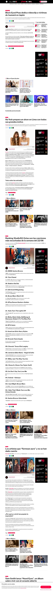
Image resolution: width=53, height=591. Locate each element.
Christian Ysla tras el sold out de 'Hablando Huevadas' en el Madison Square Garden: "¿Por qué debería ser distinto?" (44, 26)
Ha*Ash (6, 124)
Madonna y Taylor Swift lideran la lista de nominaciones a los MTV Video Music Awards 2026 (26, 225)
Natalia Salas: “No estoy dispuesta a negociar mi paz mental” (40, 105)
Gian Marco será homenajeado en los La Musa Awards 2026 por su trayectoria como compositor (41, 436)
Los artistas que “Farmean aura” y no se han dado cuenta (26, 209)
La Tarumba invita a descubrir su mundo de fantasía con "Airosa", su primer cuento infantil (25, 90)
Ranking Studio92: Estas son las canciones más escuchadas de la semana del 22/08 (12, 210)
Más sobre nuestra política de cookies (45, 589)
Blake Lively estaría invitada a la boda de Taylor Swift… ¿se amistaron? (12, 105)
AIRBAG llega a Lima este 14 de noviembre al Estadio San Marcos (40, 225)
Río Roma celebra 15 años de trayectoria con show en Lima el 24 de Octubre (41, 565)
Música (7, 117)
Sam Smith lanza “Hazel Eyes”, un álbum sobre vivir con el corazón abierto (11, 225)
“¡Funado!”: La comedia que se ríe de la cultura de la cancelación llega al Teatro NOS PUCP (11, 90)
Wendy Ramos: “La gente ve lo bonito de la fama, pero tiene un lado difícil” (26, 105)
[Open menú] (6, 1)
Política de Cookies (23, 588)
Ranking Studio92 (10, 404)
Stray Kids (7, 453)
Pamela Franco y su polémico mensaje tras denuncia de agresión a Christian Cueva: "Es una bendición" (44, 47)
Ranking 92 (15, 404)
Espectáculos (7, 10)
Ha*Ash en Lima (13, 192)
